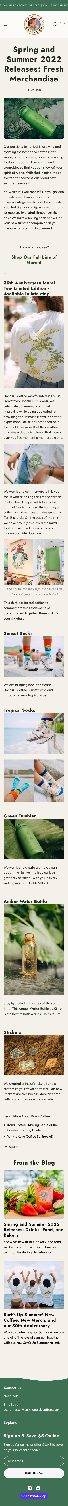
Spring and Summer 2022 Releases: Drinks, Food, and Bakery (34, 1229)
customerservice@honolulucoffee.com (31, 1409)
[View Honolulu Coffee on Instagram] (29, 1488)
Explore (10, 1422)
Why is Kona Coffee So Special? (30, 1136)
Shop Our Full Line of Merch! (34, 260)
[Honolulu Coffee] (34, 24)
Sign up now (34, 1473)
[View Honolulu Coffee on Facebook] (38, 1488)
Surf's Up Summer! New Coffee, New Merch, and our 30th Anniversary (30, 1320)
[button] (54, 24)
